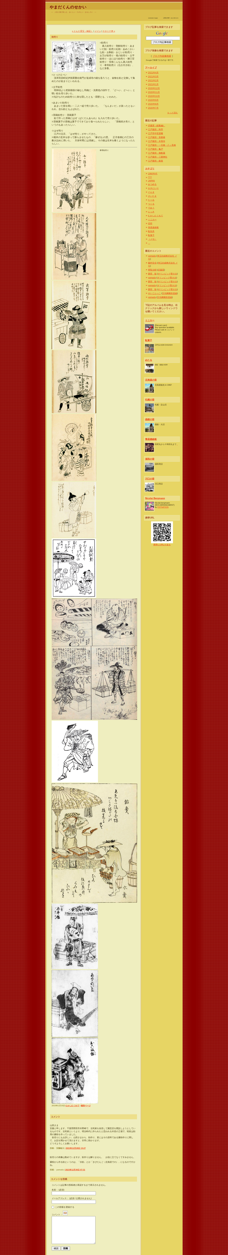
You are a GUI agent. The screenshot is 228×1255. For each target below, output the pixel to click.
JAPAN (151, 181)
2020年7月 (153, 108)
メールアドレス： (72, 1198)
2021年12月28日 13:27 (76, 1148)
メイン (98, 31)
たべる (151, 200)
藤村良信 (152, 263)
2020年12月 (154, 88)
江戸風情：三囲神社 (157, 157)
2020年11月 (154, 92)
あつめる (152, 184)
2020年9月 (153, 100)
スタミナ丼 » (109, 31)
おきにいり (153, 188)
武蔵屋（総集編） (156, 125)
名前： (58, 1190)
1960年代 (152, 173)
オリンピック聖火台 (167, 274)
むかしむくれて (72, 1105)
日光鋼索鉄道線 (169, 293)
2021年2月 (153, 80)
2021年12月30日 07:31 (75, 1170)
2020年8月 (153, 104)
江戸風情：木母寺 (156, 141)
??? (150, 177)
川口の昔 (149, 478)
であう (151, 208)
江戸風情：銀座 (155, 161)
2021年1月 (153, 84)
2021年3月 (153, 76)
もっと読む (172, 113)
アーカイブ (151, 67)
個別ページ (86, 1105)
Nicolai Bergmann (155, 498)
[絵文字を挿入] (65, 1214)
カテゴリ (149, 168)
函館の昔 (149, 419)
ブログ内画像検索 (162, 56)
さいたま (152, 196)
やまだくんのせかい (68, 7)
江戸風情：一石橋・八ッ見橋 (162, 145)
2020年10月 (154, 96)
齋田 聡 (152, 274)
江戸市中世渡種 (155, 133)
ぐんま (151, 192)
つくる (151, 204)
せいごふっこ (154, 293)
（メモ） (152, 239)
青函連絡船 (153, 227)
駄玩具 (151, 231)
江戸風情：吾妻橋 (156, 137)
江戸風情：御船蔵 (156, 153)
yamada (152, 256)
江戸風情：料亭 (155, 129)
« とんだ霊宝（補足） (82, 31)
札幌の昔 (149, 399)
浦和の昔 (149, 459)
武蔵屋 (161, 270)
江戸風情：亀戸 (155, 149)
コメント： (57, 1214)
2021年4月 (153, 72)
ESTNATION (163, 507)
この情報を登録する (64, 1207)
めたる (148, 360)
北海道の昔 (151, 379)
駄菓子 (151, 235)
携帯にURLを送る (162, 544)
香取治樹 (152, 270)
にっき (151, 212)
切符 (150, 223)
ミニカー (152, 219)
